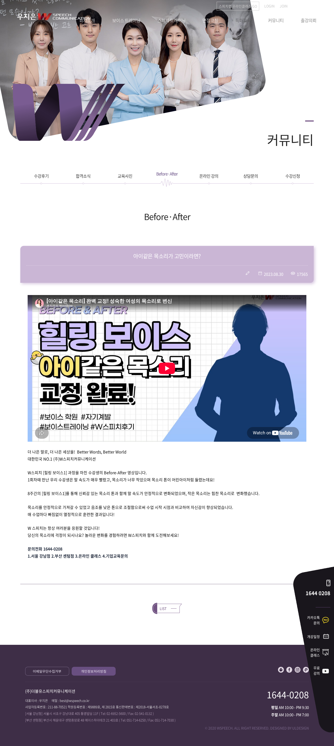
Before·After (167, 174)
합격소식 (83, 176)
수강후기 (41, 176)
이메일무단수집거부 (47, 671)
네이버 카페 (281, 670)
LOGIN (269, 5)
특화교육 (243, 20)
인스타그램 (298, 670)
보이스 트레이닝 (126, 20)
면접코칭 (210, 20)
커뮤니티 (276, 20)
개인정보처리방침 (93, 671)
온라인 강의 (208, 176)
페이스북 (289, 670)
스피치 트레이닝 (171, 20)
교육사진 (125, 176)
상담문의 (250, 176)
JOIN (284, 5)
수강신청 (292, 176)
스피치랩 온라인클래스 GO (238, 6)
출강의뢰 (308, 20)
